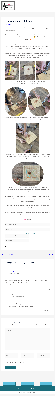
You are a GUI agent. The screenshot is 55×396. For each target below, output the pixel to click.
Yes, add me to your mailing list (14, 362)
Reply (48, 289)
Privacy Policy (22, 392)
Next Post (49, 254)
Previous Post (7, 254)
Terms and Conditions (31, 392)
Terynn (14, 294)
